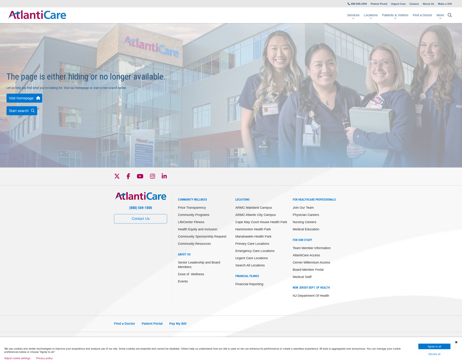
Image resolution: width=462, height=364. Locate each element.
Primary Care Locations (252, 243)
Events (183, 281)
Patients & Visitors (395, 15)
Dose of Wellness (191, 274)
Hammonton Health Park (253, 229)
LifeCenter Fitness (191, 222)
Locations (371, 15)
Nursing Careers (304, 222)
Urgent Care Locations (251, 258)
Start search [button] (19, 111)
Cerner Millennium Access (311, 262)
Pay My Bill (177, 323)
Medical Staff (302, 277)
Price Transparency (192, 207)
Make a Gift (445, 3)
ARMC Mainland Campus (253, 207)
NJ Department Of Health (311, 295)
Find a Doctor (422, 15)
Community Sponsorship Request (202, 236)
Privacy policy (44, 358)
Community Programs (193, 215)
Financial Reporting (249, 284)
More (440, 15)
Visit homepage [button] (21, 98)
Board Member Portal (308, 269)
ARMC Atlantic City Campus (255, 215)
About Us (428, 3)
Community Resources (194, 243)
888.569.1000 (359, 3)
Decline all (434, 354)
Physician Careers (306, 215)
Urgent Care (398, 3)
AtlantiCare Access (306, 255)
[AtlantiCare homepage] (37, 15)
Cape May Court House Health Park (261, 222)
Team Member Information (312, 248)
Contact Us (141, 219)
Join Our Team (303, 207)
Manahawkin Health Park (253, 236)
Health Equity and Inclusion (197, 229)
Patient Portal (379, 3)
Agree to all (434, 346)
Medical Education (306, 229)
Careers (414, 3)
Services (353, 15)
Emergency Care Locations (254, 251)
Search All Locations (250, 265)
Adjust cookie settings (17, 358)
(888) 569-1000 (140, 208)
